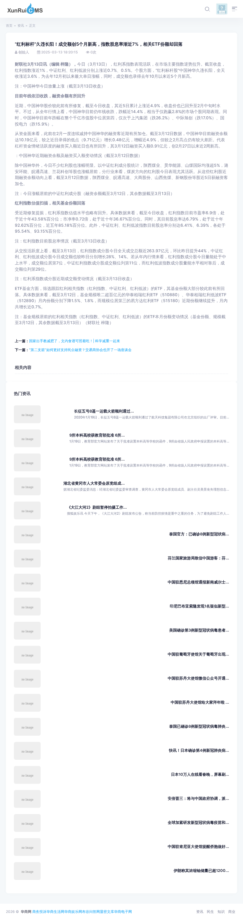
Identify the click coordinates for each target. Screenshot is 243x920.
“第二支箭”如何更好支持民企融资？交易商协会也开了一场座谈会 (80, 350)
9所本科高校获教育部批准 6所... (97, 435)
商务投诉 (39, 911)
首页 (9, 25)
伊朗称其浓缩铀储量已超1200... (201, 870)
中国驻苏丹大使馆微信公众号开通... (198, 678)
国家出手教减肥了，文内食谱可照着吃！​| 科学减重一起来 (74, 341)
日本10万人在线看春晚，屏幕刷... (200, 774)
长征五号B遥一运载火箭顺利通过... (104, 411)
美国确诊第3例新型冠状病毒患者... (199, 630)
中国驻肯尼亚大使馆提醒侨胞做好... (198, 846)
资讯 (20, 25)
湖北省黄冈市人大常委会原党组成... (94, 483)
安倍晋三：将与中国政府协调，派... (198, 798)
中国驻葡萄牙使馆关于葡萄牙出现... (198, 654)
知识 (221, 911)
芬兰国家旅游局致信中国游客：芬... (198, 558)
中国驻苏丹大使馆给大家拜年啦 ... (200, 702)
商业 (231, 911)
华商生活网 (55, 911)
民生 (210, 911)
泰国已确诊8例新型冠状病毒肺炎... (199, 726)
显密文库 (107, 911)
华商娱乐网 (73, 911)
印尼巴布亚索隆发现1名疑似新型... (199, 606)
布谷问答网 (91, 911)
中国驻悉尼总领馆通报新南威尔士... (198, 582)
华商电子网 (123, 911)
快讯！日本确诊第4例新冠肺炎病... (199, 750)
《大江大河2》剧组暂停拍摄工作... (97, 507)
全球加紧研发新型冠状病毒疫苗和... (198, 822)
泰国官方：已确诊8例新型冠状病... (199, 534)
